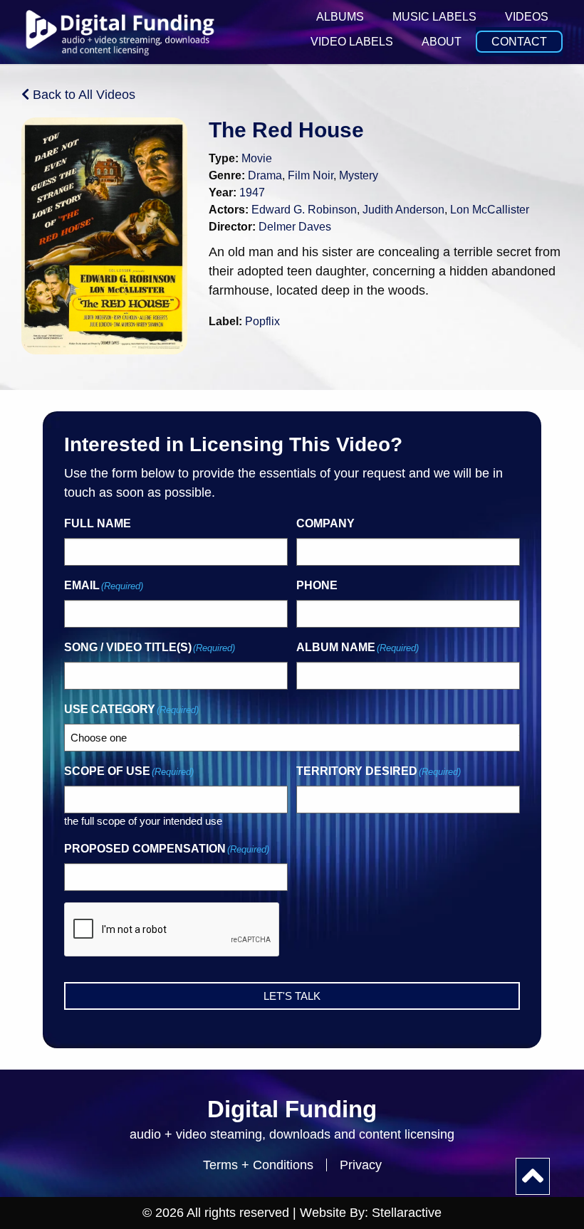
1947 (252, 192)
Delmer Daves (295, 227)
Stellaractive (407, 1213)
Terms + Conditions (258, 1165)
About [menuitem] (442, 42)
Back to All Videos (82, 95)
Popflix (262, 321)
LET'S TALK (292, 996)
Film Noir (310, 175)
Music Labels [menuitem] (434, 17)
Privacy (361, 1165)
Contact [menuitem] (519, 42)
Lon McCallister (489, 210)
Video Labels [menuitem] (352, 42)
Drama (265, 175)
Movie (256, 158)
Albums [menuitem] (340, 17)
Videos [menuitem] (526, 17)
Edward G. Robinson (304, 210)
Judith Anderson (403, 210)
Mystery (358, 175)
